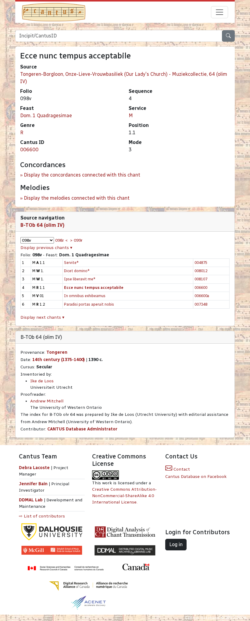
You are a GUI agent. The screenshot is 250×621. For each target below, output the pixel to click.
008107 (201, 279)
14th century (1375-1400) (58, 359)
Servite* (71, 262)
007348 (201, 304)
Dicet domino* (77, 270)
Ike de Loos (42, 381)
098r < (61, 240)
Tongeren (56, 352)
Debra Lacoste (34, 467)
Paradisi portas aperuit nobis (89, 304)
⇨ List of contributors (42, 516)
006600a (202, 295)
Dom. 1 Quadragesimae (46, 115)
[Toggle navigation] (219, 12)
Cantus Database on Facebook (196, 476)
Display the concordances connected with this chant (82, 175)
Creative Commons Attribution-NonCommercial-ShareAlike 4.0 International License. (124, 496)
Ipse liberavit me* (79, 279)
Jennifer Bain (34, 483)
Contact (181, 469)
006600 (29, 150)
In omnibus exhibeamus (84, 295)
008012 (201, 270)
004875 (201, 262)
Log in (176, 544)
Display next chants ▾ (42, 317)
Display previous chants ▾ (46, 247)
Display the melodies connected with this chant (77, 198)
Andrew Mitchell (46, 401)
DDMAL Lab (31, 500)
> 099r (76, 240)
